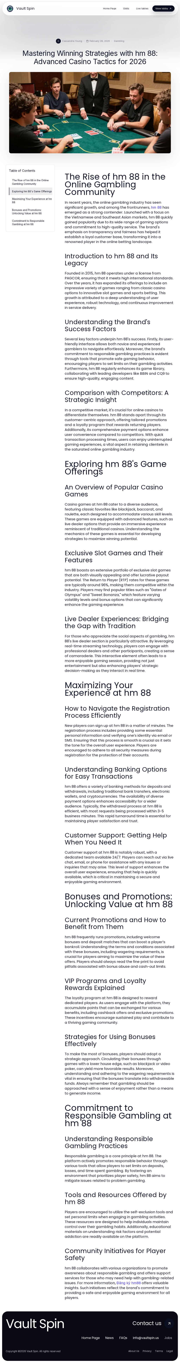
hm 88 (156, 207)
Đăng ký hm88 (129, 1283)
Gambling (119, 41)
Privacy (147, 1351)
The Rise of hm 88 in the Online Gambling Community (30, 182)
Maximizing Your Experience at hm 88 (32, 200)
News (109, 1338)
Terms (159, 1351)
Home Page (91, 1338)
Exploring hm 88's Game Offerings (32, 191)
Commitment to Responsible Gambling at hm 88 (28, 222)
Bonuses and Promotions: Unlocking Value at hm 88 (27, 211)
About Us (133, 1351)
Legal (169, 1351)
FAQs (123, 1338)
